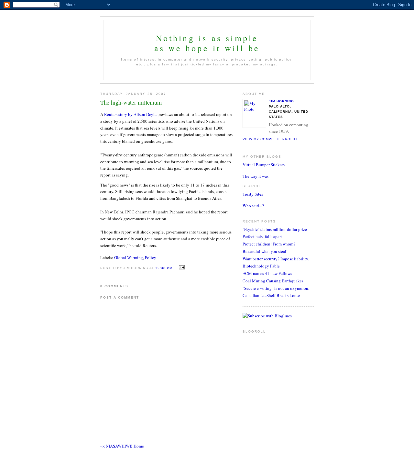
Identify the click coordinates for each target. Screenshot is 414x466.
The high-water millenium (131, 102)
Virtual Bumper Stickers (264, 164)
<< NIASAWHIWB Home (122, 446)
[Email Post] (181, 267)
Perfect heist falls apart (262, 236)
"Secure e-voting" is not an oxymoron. (276, 288)
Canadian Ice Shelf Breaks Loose (271, 295)
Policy (150, 257)
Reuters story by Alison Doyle (130, 114)
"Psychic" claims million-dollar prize (275, 229)
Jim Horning (281, 101)
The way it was (255, 176)
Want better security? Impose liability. (276, 259)
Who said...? (253, 206)
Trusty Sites (253, 194)
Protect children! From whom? (269, 244)
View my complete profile (271, 139)
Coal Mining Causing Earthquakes (273, 281)
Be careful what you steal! (265, 251)
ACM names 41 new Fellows (267, 273)
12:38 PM (163, 268)
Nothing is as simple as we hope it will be (207, 42)
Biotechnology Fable (261, 266)
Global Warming (128, 257)
